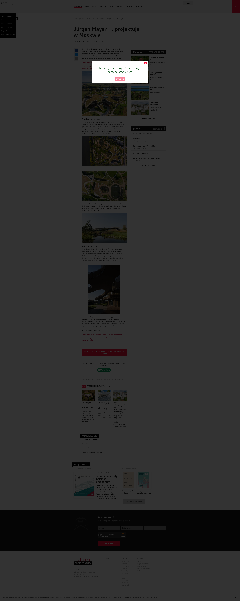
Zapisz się (120, 79)
